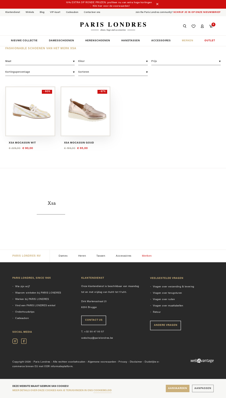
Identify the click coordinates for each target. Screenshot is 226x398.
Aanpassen (202, 388)
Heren (82, 256)
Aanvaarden (177, 388)
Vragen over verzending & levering (173, 286)
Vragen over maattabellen (168, 305)
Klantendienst (12, 12)
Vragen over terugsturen (167, 293)
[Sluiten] (157, 4)
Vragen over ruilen (164, 299)
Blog (42, 12)
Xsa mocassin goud (79, 143)
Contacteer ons (92, 12)
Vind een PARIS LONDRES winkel (35, 305)
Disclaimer (136, 362)
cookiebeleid (102, 390)
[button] (184, 26)
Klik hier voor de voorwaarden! (111, 6)
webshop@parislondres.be (97, 338)
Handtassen (130, 40)
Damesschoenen (61, 40)
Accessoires (161, 40)
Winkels (30, 12)
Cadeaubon (72, 12)
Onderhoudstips (25, 312)
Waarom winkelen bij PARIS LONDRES (38, 293)
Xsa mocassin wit (22, 143)
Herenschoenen (97, 40)
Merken (187, 40)
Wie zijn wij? (22, 286)
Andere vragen (165, 325)
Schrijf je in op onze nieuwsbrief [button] (197, 12)
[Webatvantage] (190, 361)
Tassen (100, 256)
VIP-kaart (55, 12)
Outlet (209, 40)
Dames (63, 256)
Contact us (94, 320)
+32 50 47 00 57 (92, 331)
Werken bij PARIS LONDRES (32, 299)
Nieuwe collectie (24, 40)
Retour (157, 312)
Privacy (122, 362)
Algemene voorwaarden (102, 362)
